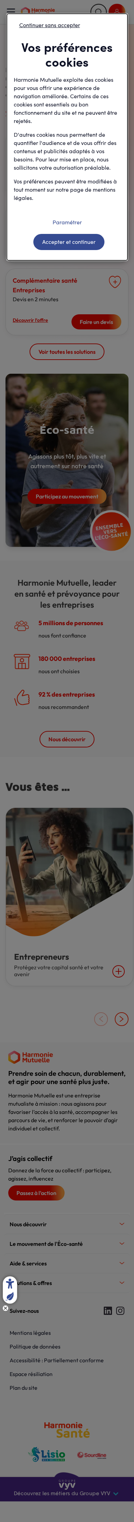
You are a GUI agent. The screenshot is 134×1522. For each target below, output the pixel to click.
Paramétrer (67, 222)
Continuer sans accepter (49, 25)
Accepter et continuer (69, 241)
